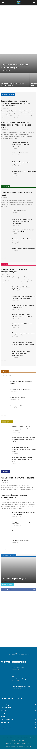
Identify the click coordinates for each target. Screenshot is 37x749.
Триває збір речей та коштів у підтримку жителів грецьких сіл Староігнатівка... (15, 103)
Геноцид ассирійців (16, 406)
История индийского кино (18, 398)
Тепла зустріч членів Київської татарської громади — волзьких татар (16, 125)
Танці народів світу (18, 668)
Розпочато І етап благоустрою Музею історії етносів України (23, 334)
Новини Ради (5, 705)
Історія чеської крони (11, 371)
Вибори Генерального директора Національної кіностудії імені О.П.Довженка (22, 221)
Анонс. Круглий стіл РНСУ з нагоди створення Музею (23, 306)
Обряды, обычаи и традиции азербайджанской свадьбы (21, 678)
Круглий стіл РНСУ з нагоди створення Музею (14, 270)
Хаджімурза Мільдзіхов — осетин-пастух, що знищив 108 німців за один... (22, 459)
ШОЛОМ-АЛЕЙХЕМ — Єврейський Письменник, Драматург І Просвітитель (22, 429)
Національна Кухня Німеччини (21, 686)
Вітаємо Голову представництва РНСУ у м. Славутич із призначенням (24, 297)
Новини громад (6, 708)
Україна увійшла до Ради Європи (16, 373)
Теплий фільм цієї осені (19, 210)
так (34, 589)
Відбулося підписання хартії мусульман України (20, 163)
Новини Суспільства (7, 719)
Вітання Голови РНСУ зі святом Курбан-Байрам (21, 288)
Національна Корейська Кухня (14, 579)
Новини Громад (14, 737)
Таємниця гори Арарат (19, 531)
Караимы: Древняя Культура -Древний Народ (14, 496)
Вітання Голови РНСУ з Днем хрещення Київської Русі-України (22, 315)
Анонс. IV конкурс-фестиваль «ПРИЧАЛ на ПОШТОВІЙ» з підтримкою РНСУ (21, 353)
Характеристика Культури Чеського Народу (17, 478)
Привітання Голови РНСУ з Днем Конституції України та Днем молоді (23, 343)
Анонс (3, 725)
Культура (4, 710)
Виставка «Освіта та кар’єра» (21, 153)
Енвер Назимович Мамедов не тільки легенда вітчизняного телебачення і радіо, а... (23, 439)
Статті (3, 713)
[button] (34, 2)
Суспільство (24, 737)
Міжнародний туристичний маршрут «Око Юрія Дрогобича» (23, 230)
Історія (3, 716)
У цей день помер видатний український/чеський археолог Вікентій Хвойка (24, 449)
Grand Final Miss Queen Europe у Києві (16, 193)
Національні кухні (6, 728)
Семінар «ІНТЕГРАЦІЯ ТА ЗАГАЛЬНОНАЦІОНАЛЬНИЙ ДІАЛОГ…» (20, 144)
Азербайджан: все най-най (20, 540)
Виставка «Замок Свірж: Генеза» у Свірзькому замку (22, 240)
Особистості (5, 722)
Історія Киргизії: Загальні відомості (21, 389)
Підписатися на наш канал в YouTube (16, 743)
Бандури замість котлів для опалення (23, 248)
